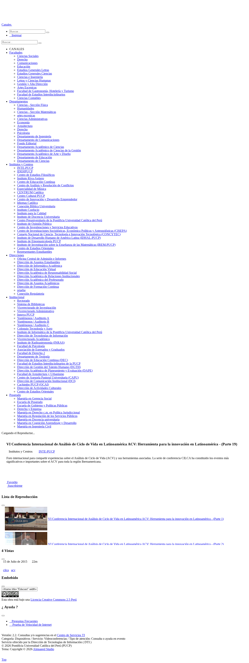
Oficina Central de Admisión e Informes (41, 258)
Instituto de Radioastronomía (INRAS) (41, 342)
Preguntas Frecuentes (23, 621)
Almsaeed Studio (43, 649)
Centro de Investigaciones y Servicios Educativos (47, 227)
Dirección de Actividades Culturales (39, 388)
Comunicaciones (27, 63)
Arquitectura (24, 126)
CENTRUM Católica (30, 192)
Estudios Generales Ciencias (34, 73)
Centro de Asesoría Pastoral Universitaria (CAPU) (48, 377)
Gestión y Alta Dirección (32, 84)
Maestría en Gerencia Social (34, 398)
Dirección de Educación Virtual (36, 269)
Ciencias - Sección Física (32, 105)
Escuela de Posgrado (30, 402)
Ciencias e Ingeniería (30, 77)
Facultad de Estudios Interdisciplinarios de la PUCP (49, 363)
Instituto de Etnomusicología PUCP (39, 241)
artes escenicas (26, 115)
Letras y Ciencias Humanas (34, 80)
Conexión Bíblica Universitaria (36, 206)
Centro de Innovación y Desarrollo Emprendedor (47, 199)
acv (13, 570)
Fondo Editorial (26, 143)
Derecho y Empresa (29, 409)
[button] (7, 24)
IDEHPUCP (25, 171)
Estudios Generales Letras (33, 70)
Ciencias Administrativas (32, 119)
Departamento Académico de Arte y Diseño (44, 154)
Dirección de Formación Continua (38, 286)
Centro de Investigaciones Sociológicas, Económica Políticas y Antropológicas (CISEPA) (72, 230)
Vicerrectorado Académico (33, 339)
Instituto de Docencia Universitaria (38, 216)
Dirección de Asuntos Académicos (38, 283)
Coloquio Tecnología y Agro (34, 328)
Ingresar (15, 35)
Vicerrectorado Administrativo (35, 311)
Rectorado (23, 300)
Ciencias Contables (29, 98)
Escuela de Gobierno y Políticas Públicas (42, 405)
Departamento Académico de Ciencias (40, 147)
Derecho (22, 59)
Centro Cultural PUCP (31, 195)
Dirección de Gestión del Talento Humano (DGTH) (49, 367)
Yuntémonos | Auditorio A (33, 318)
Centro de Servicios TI (71, 635)
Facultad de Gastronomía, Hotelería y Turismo (45, 91)
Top (4, 659)
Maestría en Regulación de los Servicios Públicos (47, 416)
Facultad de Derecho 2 (31, 353)
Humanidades (25, 108)
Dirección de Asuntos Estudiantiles (38, 262)
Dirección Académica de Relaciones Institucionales (48, 276)
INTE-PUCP (25, 167)
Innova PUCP (25, 314)
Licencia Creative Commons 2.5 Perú (54, 599)
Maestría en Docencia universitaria (38, 419)
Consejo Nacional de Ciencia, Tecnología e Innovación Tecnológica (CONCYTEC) (69, 234)
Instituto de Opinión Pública (34, 223)
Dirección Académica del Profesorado (40, 279)
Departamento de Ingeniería (34, 136)
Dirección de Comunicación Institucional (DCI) (46, 381)
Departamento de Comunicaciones (38, 140)
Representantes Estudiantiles (34, 251)
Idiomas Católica (27, 202)
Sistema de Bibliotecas (31, 304)
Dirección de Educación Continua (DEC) (42, 360)
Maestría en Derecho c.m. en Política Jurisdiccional (48, 412)
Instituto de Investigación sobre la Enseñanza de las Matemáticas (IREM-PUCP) (66, 244)
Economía (23, 122)
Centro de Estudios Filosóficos (36, 174)
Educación (23, 66)
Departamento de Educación (34, 157)
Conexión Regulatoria (30, 293)
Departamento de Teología (33, 356)
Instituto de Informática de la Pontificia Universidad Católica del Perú (59, 332)
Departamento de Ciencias (33, 160)
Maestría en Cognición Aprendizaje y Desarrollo (46, 423)
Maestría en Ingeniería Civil (34, 426)
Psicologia (23, 133)
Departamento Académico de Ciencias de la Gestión (49, 150)
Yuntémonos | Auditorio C (33, 325)
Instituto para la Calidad (31, 213)
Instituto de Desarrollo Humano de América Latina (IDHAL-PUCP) (59, 237)
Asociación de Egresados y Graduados (41, 349)
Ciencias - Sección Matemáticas (36, 112)
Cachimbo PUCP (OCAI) (33, 384)
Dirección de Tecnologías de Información (42, 335)
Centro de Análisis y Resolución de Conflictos (45, 185)
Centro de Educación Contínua (36, 181)
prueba (21, 290)
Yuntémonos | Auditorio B (33, 321)
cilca (6, 570)
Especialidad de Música (31, 188)
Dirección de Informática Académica (39, 265)
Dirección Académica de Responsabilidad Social (47, 272)
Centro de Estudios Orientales (35, 248)
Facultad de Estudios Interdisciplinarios (41, 94)
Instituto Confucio (28, 209)
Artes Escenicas (27, 87)
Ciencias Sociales (28, 56)
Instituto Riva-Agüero (30, 178)
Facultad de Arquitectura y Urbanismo (40, 374)
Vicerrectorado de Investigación (36, 307)
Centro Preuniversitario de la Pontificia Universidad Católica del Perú (59, 220)
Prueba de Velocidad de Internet (31, 624)
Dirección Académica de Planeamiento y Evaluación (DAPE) (55, 370)
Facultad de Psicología (31, 346)
